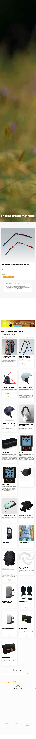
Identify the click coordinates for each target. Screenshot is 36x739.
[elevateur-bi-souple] (18, 260)
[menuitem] (18, 8)
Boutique (5, 223)
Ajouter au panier (8, 276)
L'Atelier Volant (18, 325)
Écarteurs (19, 223)
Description (8, 283)
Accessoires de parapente (12, 223)
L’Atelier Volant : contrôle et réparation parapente (18, 321)
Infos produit (18, 283)
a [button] (33, 2)
